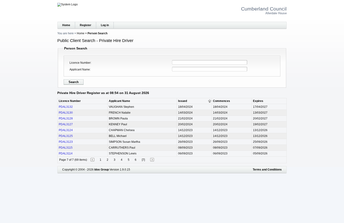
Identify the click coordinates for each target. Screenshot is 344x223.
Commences (221, 101)
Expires (258, 101)
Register (85, 25)
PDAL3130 (66, 112)
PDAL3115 (66, 147)
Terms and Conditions (267, 169)
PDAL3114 (66, 153)
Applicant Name (80, 69)
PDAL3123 (66, 141)
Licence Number (80, 62)
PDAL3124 (66, 130)
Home (66, 25)
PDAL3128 (66, 118)
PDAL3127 (66, 124)
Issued (182, 101)
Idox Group (101, 169)
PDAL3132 (66, 106)
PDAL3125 (66, 136)
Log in (105, 25)
